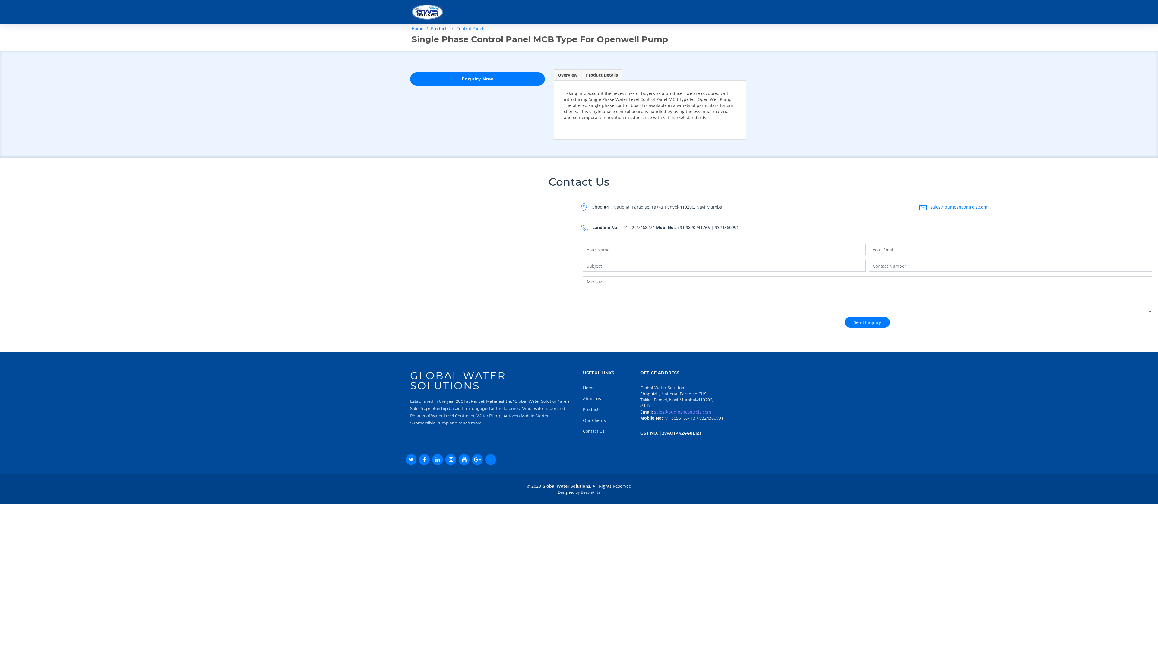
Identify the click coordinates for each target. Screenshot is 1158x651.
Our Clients (594, 420)
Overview (567, 75)
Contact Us (594, 431)
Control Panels (471, 28)
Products (440, 28)
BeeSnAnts (590, 492)
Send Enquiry (867, 322)
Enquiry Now (477, 79)
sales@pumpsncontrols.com (958, 207)
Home (417, 28)
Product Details (602, 75)
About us (592, 398)
